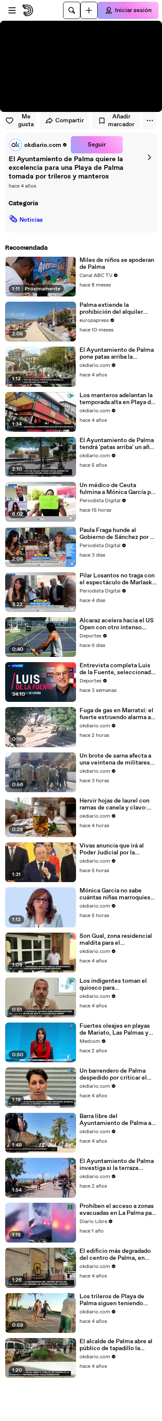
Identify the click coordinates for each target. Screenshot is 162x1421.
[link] (38, 145)
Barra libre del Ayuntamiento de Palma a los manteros (115, 1120)
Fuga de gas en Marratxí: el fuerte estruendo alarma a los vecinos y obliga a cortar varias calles (117, 714)
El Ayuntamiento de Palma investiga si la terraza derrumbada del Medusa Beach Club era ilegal (116, 1165)
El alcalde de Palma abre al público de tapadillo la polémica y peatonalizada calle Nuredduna (115, 1345)
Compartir (69, 120)
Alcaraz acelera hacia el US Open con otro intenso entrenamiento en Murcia (116, 624)
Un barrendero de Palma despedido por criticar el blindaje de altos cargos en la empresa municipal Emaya (116, 1074)
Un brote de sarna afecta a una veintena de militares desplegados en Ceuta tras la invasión (116, 759)
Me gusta (26, 120)
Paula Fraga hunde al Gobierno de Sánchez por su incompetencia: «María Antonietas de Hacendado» (117, 534)
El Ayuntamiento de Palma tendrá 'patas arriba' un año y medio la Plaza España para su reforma (116, 444)
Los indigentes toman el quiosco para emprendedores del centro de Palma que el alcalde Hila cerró (117, 984)
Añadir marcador (121, 120)
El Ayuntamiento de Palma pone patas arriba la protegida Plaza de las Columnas (116, 353)
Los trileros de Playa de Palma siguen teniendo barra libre (111, 1300)
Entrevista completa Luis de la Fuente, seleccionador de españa (117, 669)
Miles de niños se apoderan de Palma (116, 264)
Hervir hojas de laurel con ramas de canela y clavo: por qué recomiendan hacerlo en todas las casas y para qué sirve (117, 804)
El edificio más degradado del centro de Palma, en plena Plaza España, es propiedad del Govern (115, 1255)
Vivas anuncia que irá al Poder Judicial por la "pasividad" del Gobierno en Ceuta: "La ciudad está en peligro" (117, 849)
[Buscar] (71, 10)
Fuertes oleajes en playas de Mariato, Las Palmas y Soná (114, 1029)
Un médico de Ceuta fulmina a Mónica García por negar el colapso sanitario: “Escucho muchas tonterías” (117, 489)
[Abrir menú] (12, 10)
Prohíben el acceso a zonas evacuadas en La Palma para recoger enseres (118, 1210)
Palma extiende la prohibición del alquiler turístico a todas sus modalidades (111, 308)
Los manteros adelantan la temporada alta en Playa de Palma (116, 399)
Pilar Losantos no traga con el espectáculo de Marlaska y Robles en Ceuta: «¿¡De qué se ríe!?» (117, 579)
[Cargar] (89, 10)
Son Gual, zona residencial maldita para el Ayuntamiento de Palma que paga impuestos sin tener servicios (115, 939)
